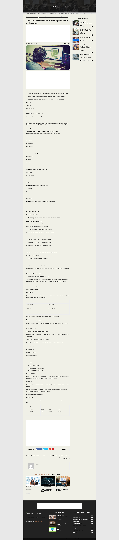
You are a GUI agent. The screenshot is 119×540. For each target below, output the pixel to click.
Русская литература (42, 17)
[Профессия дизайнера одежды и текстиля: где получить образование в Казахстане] (76, 31)
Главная (67, 538)
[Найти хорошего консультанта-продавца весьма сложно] (52, 517)
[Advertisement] (48, 33)
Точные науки (53, 13)
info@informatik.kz (38, 521)
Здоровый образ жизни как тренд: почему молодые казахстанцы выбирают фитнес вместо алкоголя (86, 47)
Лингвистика (68, 13)
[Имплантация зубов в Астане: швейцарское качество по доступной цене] (76, 57)
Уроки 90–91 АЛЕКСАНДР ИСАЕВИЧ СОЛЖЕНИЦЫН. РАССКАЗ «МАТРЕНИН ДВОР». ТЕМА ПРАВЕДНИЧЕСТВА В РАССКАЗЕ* (47, 489)
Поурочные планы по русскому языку (81, 519)
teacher (29, 43)
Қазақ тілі (75, 532)
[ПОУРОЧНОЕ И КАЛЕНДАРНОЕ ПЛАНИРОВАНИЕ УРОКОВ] (59, 6)
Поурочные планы (40, 16)
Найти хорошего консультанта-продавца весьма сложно (62, 516)
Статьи (83, 13)
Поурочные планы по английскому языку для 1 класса (62, 523)
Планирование (33, 16)
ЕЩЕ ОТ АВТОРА (56, 474)
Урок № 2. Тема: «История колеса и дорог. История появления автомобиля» (33, 488)
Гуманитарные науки (43, 13)
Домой (27, 16)
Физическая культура (78, 530)
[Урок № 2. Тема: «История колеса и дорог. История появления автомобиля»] (33, 481)
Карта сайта (77, 538)
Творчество (61, 13)
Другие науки (76, 13)
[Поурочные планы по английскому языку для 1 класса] (52, 523)
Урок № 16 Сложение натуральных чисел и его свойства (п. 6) (36, 456)
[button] (91, 13)
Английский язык (77, 528)
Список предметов (31, 13)
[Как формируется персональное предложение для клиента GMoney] (76, 23)
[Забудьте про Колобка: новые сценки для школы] (76, 40)
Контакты (72, 538)
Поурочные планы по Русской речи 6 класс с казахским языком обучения (57, 17)
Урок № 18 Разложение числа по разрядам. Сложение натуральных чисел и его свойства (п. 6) (60, 457)
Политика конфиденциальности (87, 538)
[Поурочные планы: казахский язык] (52, 529)
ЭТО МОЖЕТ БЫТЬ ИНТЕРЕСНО (42, 474)
